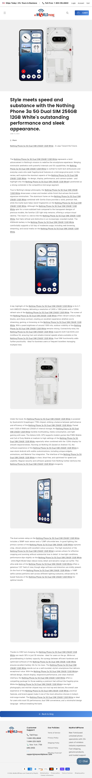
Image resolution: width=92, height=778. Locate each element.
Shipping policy (79, 773)
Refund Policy (53, 748)
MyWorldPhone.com (19, 773)
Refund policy (44, 773)
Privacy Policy (53, 738)
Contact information (47, 775)
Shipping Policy (53, 743)
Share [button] (14, 140)
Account (81, 3)
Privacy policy (55, 773)
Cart (88, 3)
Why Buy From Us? (55, 753)
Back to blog (48, 714)
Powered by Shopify (32, 773)
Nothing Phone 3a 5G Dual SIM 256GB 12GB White (31, 146)
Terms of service (67, 773)
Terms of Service (54, 733)
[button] (4, 12)
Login (73, 3)
